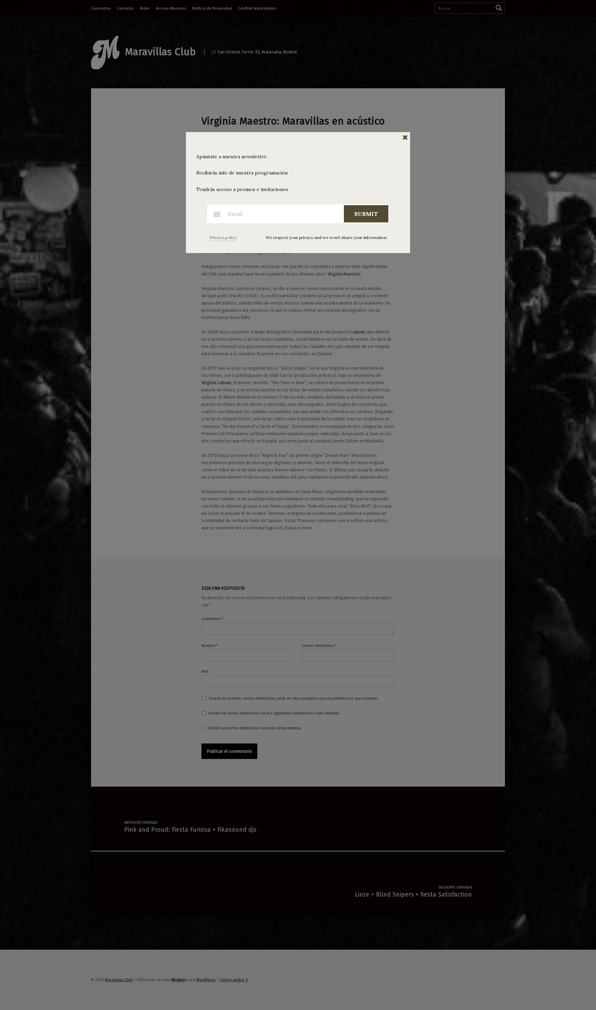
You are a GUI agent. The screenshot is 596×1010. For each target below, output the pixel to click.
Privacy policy (223, 237)
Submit (366, 213)
